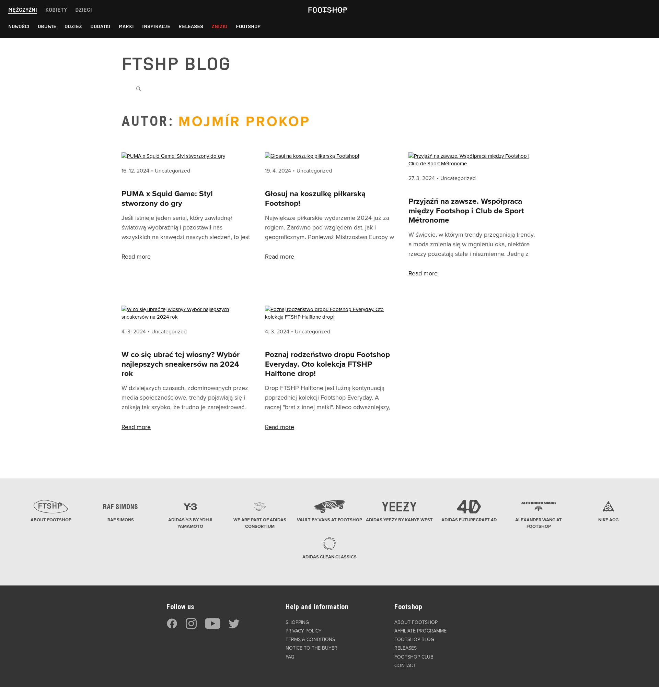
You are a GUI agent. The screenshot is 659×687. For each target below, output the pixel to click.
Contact (405, 665)
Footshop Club (413, 657)
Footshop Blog (414, 639)
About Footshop (416, 622)
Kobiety (56, 10)
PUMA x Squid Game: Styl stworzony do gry (167, 198)
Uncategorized (172, 170)
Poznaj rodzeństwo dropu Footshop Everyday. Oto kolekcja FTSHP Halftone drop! (327, 364)
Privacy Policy (304, 631)
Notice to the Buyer (311, 648)
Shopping (297, 622)
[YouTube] (212, 627)
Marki (126, 26)
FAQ (290, 657)
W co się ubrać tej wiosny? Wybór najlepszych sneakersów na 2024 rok (181, 364)
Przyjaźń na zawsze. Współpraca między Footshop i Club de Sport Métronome (466, 211)
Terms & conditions (310, 639)
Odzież (73, 26)
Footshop (248, 26)
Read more (136, 256)
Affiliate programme (420, 631)
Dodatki (100, 26)
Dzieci (83, 10)
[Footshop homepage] (327, 10)
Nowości (19, 26)
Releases (190, 26)
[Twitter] (234, 627)
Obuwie (47, 26)
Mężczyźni (22, 10)
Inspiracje (156, 26)
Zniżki (219, 26)
